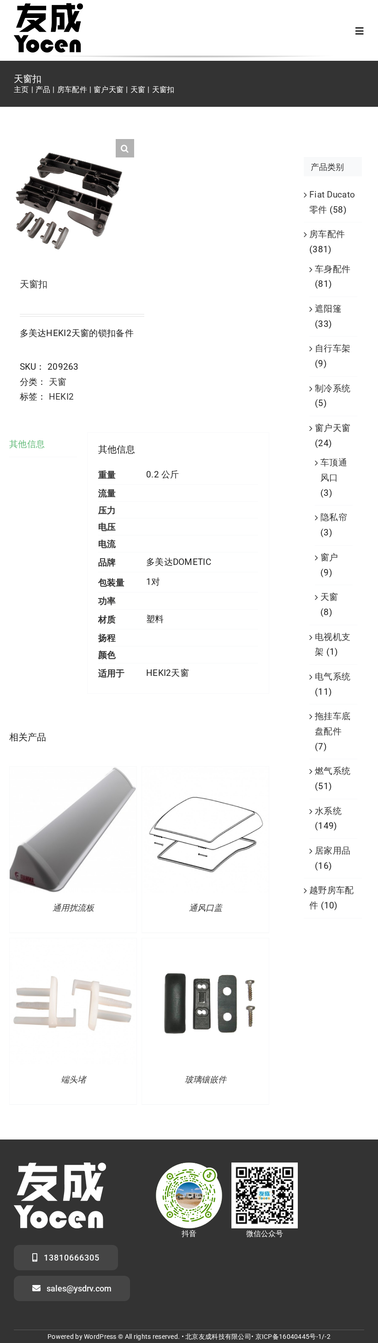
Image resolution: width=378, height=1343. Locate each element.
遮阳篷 (328, 308)
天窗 (58, 382)
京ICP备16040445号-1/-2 (293, 1336)
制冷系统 (332, 388)
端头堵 (73, 1079)
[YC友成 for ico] (48, 7)
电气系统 (332, 676)
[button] (125, 148)
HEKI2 (61, 396)
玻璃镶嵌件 (205, 1079)
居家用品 (332, 850)
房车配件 (327, 234)
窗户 (329, 557)
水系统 (328, 811)
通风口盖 (205, 908)
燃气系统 (332, 771)
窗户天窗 (332, 428)
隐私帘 (333, 517)
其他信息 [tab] (27, 444)
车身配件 (332, 269)
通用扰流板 (73, 908)
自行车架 (332, 348)
